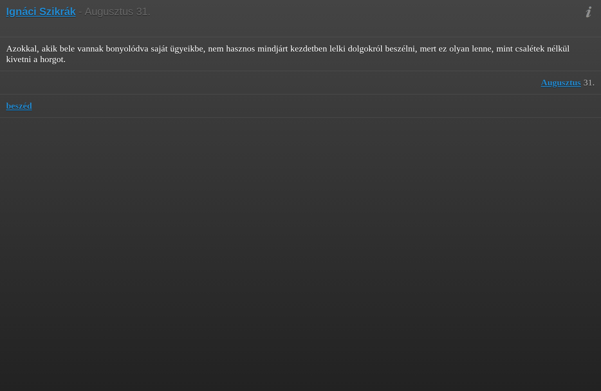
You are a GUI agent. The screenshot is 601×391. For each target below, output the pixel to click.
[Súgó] (588, 12)
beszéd (19, 106)
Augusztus (561, 82)
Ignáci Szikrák (41, 11)
